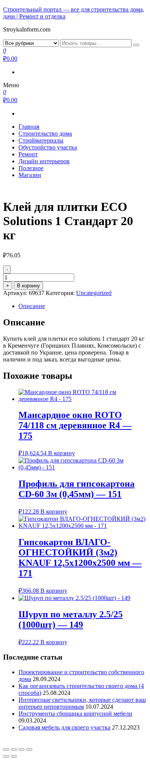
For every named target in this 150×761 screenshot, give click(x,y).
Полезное (30, 168)
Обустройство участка (47, 147)
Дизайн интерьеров (44, 161)
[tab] (82, 306)
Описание (31, 306)
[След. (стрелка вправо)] (14, 756)
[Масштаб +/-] (29, 749)
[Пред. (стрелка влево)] (6, 756)
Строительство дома (45, 133)
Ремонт (28, 154)
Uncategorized (94, 293)
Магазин (29, 175)
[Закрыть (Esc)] (6, 749)
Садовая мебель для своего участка (64, 727)
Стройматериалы (40, 140)
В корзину (28, 285)
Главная (28, 126)
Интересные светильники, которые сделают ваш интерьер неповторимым (82, 703)
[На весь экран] (21, 749)
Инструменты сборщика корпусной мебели (75, 713)
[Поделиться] (14, 749)
